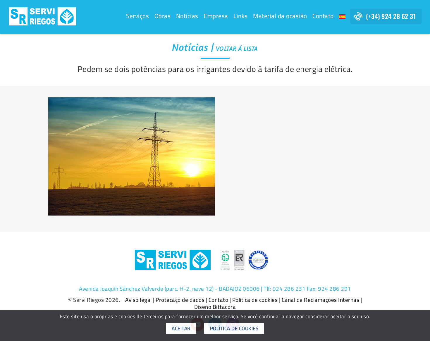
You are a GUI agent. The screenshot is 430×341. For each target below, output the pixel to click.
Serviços (137, 15)
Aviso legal (138, 299)
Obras (162, 15)
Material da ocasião (280, 15)
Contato (323, 15)
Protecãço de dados (180, 299)
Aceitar (181, 328)
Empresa (216, 15)
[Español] (342, 16)
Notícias (187, 15)
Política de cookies (255, 299)
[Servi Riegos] (42, 16)
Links (240, 15)
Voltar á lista (237, 48)
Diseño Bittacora (215, 306)
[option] (131, 156)
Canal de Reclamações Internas (321, 299)
